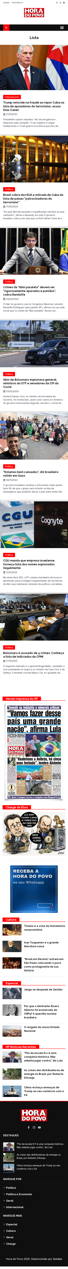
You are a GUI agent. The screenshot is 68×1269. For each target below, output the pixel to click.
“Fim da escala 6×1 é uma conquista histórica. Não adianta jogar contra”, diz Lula (43, 1057)
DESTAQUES (11, 1135)
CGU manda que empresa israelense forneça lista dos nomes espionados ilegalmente (29, 564)
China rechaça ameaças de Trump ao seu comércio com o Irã (44, 1091)
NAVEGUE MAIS (12, 1215)
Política (9, 189)
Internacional (12, 97)
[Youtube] (64, 3)
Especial (12, 983)
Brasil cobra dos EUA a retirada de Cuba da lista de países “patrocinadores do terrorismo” (33, 198)
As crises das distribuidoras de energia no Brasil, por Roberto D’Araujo (44, 1074)
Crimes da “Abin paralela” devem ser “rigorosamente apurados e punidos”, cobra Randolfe (29, 290)
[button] (62, 27)
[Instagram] (60, 3)
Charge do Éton (17, 807)
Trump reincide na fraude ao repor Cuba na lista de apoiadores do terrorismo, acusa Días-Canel (33, 106)
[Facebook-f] (57, 3)
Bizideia (57, 1258)
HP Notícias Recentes (21, 1047)
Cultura (11, 919)
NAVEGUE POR (12, 1179)
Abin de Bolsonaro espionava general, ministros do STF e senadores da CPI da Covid (31, 383)
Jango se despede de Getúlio (43, 989)
